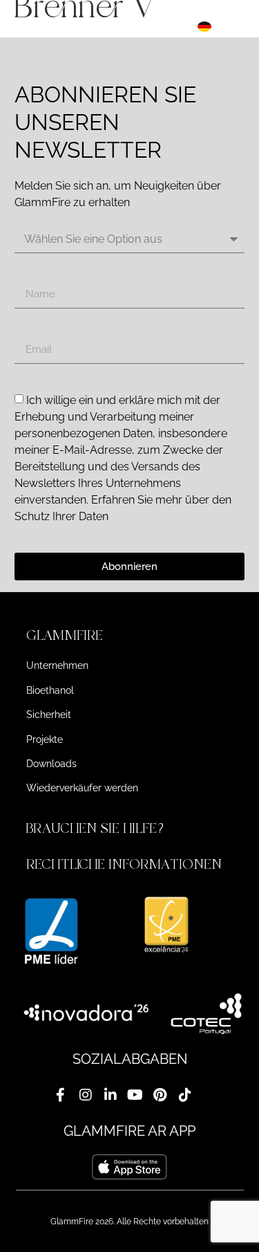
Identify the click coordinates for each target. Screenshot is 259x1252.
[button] (130, 636)
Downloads (51, 763)
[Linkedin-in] (110, 1095)
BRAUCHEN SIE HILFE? (97, 828)
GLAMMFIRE (64, 635)
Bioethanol (50, 690)
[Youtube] (135, 1095)
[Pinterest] (160, 1095)
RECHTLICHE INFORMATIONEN (124, 864)
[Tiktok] (185, 1095)
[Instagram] (85, 1095)
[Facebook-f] (60, 1095)
